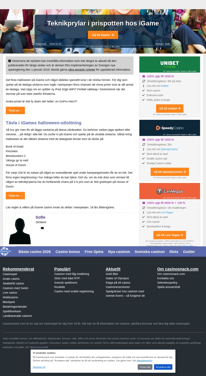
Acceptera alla (163, 367)
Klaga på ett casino (118, 282)
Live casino (10, 292)
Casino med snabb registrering (74, 291)
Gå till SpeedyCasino (168, 171)
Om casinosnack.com (171, 274)
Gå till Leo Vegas (168, 235)
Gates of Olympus (117, 278)
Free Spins (94, 252)
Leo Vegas (167, 212)
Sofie (167, 44)
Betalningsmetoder (15, 306)
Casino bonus (68, 252)
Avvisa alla (145, 367)
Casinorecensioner (118, 287)
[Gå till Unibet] (169, 64)
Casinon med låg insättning (71, 274)
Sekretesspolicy (167, 282)
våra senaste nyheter (81, 69)
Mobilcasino (10, 297)
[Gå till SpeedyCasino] (169, 128)
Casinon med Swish (15, 288)
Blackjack (9, 302)
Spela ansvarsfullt (168, 287)
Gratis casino (11, 278)
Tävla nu (14, 110)
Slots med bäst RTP (67, 278)
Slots (173, 252)
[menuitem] (34, 251)
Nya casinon (119, 252)
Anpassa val (39, 367)
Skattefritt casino (13, 283)
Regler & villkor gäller (112, 47)
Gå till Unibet (168, 108)
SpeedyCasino (169, 149)
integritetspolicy (144, 360)
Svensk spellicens (65, 282)
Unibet (164, 85)
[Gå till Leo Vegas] (169, 191)
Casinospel (10, 274)
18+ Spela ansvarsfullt (94, 47)
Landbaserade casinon (17, 315)
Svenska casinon (150, 252)
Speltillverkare (12, 311)
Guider (189, 252)
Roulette (59, 287)
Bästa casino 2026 (35, 252)
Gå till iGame (101, 35)
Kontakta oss (165, 278)
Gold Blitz (112, 274)
